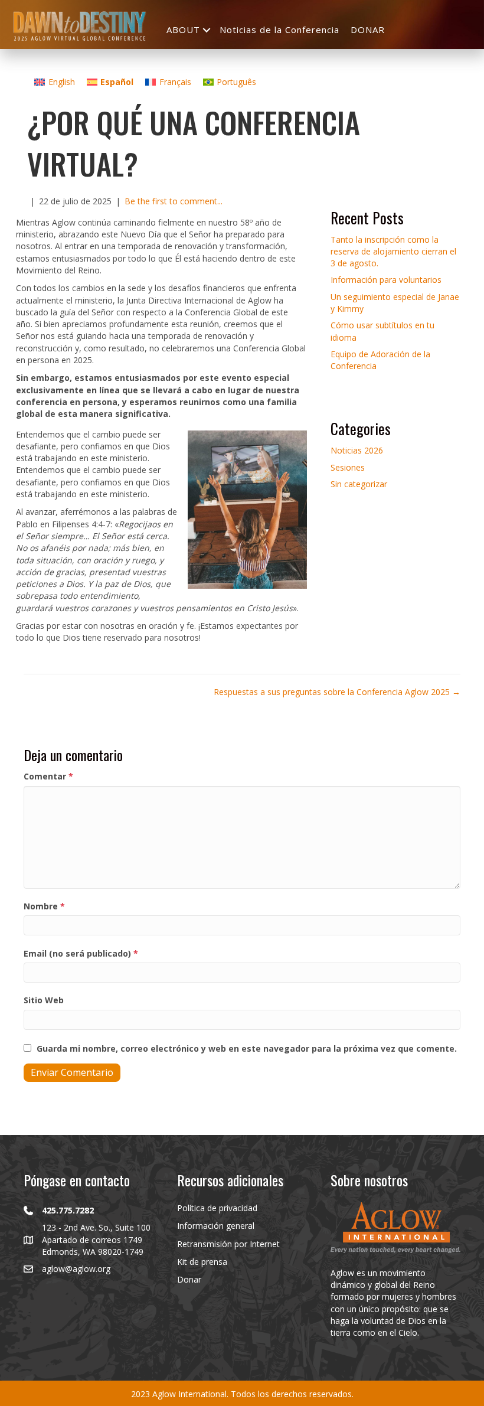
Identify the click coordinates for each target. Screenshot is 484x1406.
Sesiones (348, 467)
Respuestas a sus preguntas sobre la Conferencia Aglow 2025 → (337, 691)
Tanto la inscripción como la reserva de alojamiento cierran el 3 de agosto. (393, 251)
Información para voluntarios (386, 279)
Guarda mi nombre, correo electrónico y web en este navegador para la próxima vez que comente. (247, 1048)
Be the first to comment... (174, 201)
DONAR (368, 29)
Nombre (44, 906)
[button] (207, 30)
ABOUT (183, 29)
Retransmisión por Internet (228, 1244)
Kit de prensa (202, 1261)
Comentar (48, 776)
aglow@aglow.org (76, 1268)
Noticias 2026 (357, 450)
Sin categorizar (359, 484)
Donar (189, 1279)
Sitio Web (44, 1000)
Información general (215, 1225)
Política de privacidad (217, 1207)
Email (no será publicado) (81, 953)
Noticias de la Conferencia (279, 29)
